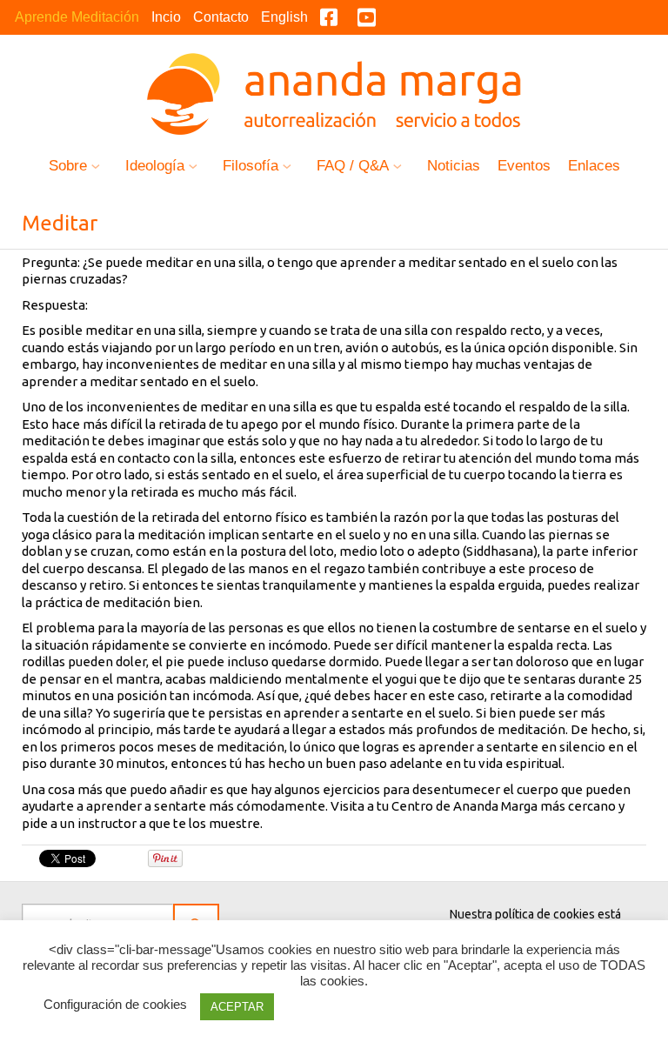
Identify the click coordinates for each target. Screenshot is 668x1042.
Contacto (221, 17)
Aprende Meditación (77, 17)
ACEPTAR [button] (237, 1006)
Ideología (154, 165)
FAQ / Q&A (353, 165)
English (284, 17)
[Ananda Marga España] (334, 90)
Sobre (68, 165)
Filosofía (250, 165)
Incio (166, 17)
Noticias (453, 165)
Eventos (524, 165)
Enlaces (594, 165)
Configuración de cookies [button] (115, 1004)
